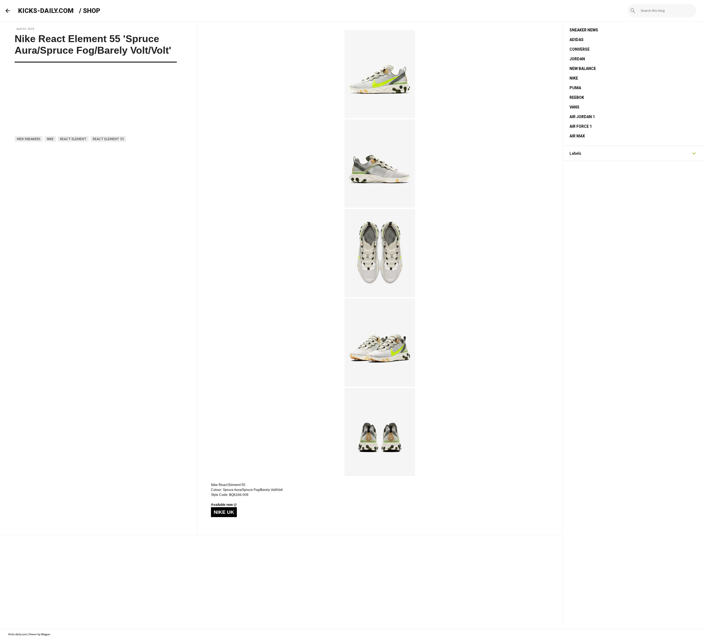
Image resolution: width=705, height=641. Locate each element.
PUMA (575, 88)
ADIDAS (577, 39)
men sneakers (28, 139)
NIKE (574, 78)
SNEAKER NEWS (584, 30)
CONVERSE (580, 49)
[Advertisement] (281, 581)
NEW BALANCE (583, 68)
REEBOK (577, 97)
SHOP (91, 11)
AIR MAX (577, 136)
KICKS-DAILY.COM (46, 11)
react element (73, 139)
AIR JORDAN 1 (582, 117)
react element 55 (108, 139)
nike (50, 139)
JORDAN (577, 59)
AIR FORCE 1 (581, 126)
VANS (574, 107)
